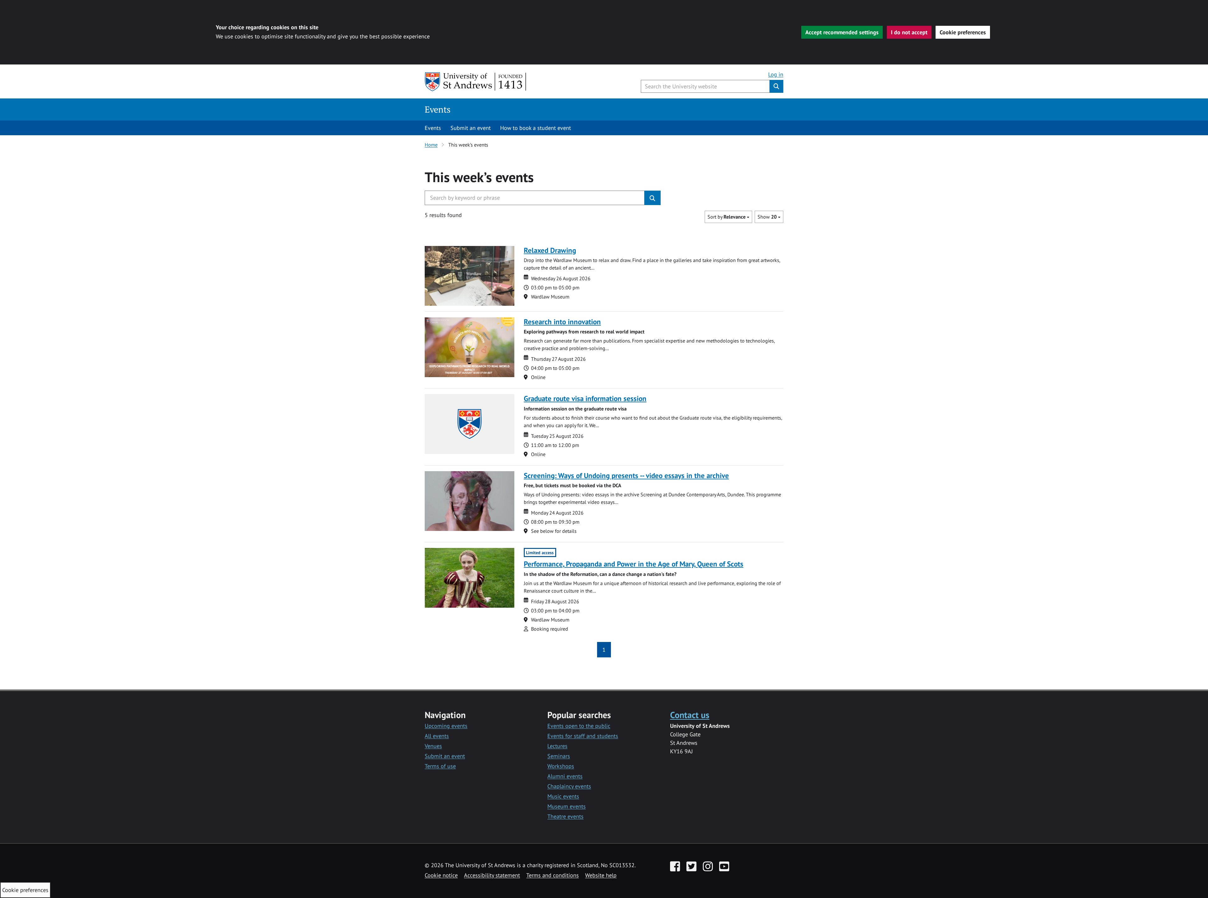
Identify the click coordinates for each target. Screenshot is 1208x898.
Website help (601, 875)
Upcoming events (446, 725)
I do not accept (909, 32)
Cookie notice (441, 875)
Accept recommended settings (842, 32)
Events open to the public (578, 725)
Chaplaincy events (569, 786)
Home (431, 145)
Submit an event (470, 127)
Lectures (557, 746)
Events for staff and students (582, 735)
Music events (563, 796)
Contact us (689, 715)
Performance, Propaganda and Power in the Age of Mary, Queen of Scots (633, 563)
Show (767, 217)
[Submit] (652, 198)
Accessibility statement (492, 875)
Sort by (726, 217)
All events (437, 735)
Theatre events (565, 816)
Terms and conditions (552, 875)
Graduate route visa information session (585, 398)
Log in (775, 74)
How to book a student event (535, 127)
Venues (433, 746)
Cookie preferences (963, 32)
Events (437, 109)
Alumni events (565, 776)
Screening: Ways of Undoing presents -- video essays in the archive (626, 475)
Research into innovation (562, 321)
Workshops (560, 766)
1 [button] (604, 649)
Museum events (566, 806)
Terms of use (440, 766)
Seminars (558, 756)
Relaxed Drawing (550, 250)
